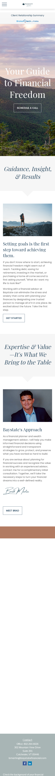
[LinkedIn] (30, 763)
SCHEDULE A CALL (27, 108)
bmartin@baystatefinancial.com (27, 758)
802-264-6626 (31, 744)
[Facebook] (25, 763)
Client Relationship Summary (27, 15)
